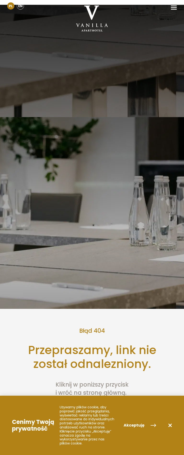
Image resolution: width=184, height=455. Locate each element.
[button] (174, 8)
